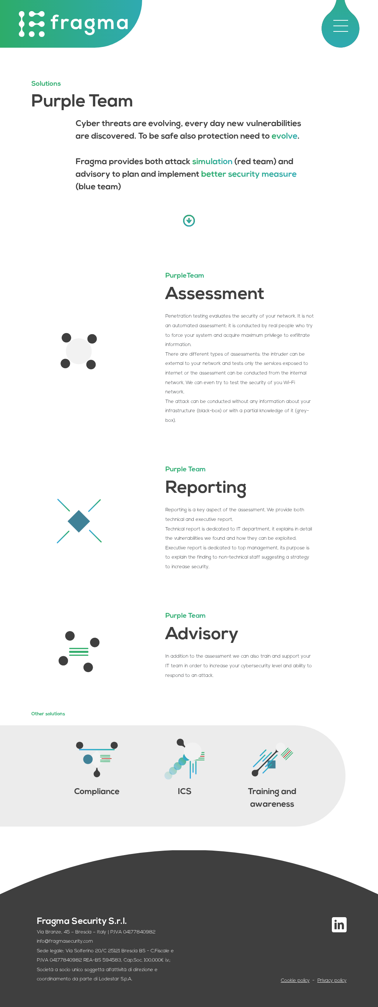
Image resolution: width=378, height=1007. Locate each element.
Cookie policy (295, 980)
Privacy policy (332, 980)
